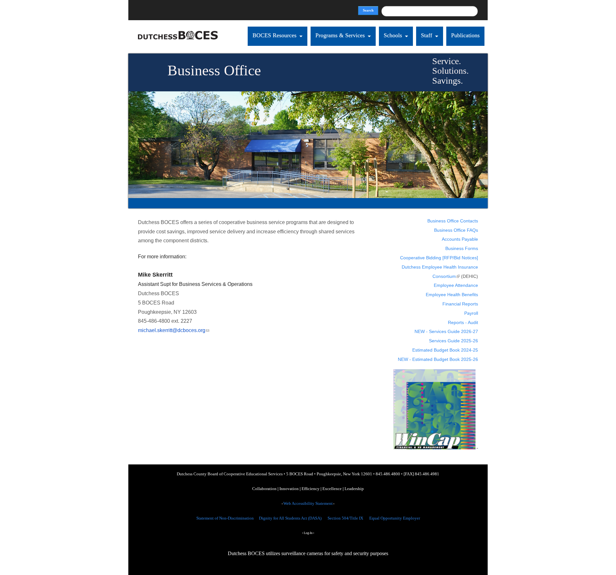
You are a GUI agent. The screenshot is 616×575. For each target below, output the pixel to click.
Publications (465, 35)
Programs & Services (340, 35)
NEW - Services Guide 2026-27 (446, 331)
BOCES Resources (274, 35)
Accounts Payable (460, 239)
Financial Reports (460, 303)
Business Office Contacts (452, 220)
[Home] (178, 48)
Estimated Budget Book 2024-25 (445, 350)
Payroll (471, 313)
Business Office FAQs (456, 230)
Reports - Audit (463, 322)
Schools (393, 35)
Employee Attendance (456, 285)
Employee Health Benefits (452, 294)
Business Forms (461, 248)
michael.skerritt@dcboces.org (173, 330)
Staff (426, 35)
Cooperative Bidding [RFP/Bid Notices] (439, 257)
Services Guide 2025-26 (453, 340)
